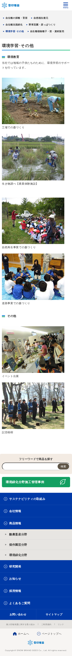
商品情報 (15, 523)
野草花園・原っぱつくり (42, 24)
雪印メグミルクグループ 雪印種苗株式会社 (11, 5)
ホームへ (23, 633)
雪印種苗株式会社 (36, 642)
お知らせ (15, 578)
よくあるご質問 (19, 603)
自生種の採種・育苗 (16, 18)
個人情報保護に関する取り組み (20, 624)
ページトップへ (52, 633)
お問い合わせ (18, 614)
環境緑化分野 (18, 555)
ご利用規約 (46, 624)
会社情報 (15, 511)
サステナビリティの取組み (27, 498)
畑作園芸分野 (18, 544)
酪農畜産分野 (18, 534)
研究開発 (15, 566)
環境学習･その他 (15, 31)
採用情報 (15, 590)
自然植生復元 (41, 18)
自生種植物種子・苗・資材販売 (47, 31)
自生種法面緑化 (14, 24)
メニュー (66, 5)
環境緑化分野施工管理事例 (25, 482)
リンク (61, 624)
